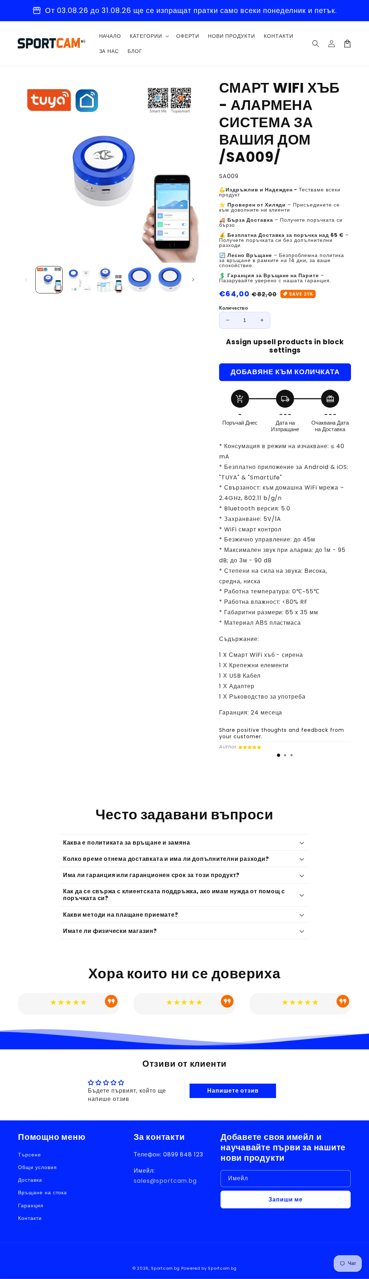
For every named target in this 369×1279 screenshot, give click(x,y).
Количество (233, 308)
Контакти (30, 1218)
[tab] (278, 755)
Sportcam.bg (165, 1268)
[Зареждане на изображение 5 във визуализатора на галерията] (170, 279)
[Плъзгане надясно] (193, 280)
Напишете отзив (232, 1091)
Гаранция (31, 1205)
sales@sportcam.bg (165, 1181)
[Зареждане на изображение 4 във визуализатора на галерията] (139, 279)
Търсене (29, 1154)
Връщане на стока (42, 1192)
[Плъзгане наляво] (26, 280)
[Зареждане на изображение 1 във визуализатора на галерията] (49, 279)
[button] (316, 44)
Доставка (30, 1179)
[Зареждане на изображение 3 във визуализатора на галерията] (109, 279)
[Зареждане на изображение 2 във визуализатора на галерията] (79, 279)
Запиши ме (285, 1199)
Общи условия (37, 1167)
